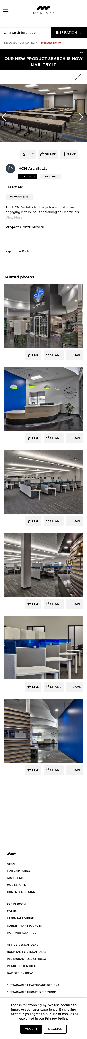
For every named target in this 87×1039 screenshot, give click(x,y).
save (71, 154)
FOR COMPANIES (18, 870)
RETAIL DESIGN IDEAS (22, 966)
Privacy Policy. (56, 1018)
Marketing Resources (24, 925)
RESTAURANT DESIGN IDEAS (27, 959)
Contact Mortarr (21, 892)
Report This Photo (18, 251)
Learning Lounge (20, 918)
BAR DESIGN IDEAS (20, 973)
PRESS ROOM (16, 904)
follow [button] (29, 176)
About (12, 863)
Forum (12, 911)
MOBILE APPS (16, 885)
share (50, 154)
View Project (19, 197)
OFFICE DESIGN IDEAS (22, 944)
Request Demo (51, 42)
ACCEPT (31, 1029)
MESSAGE (50, 176)
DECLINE (55, 1029)
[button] (5, 9)
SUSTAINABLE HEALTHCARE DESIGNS (33, 985)
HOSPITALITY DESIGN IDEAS (26, 952)
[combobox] (69, 32)
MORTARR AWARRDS (21, 932)
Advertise (15, 878)
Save (76, 355)
